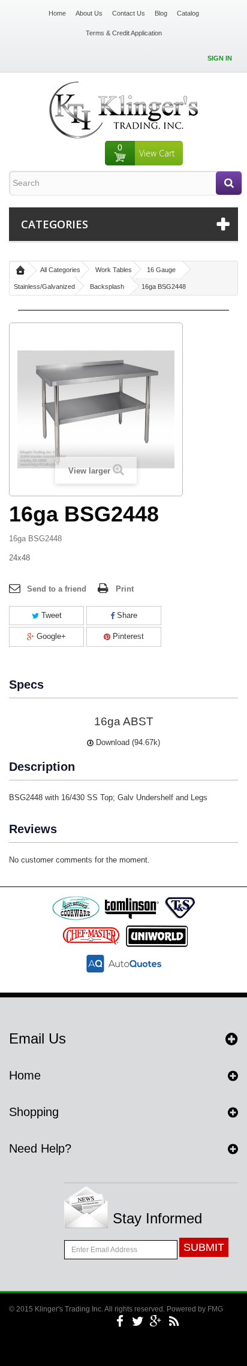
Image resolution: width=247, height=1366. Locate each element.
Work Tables (113, 269)
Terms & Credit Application (124, 33)
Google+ (50, 636)
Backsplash (107, 286)
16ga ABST (123, 721)
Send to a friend (56, 588)
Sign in (219, 58)
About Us (89, 13)
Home (57, 13)
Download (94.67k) (127, 742)
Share (126, 615)
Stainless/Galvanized (44, 286)
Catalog (188, 13)
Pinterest (127, 636)
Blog (161, 13)
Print (125, 588)
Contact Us (128, 13)
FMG (215, 1309)
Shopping (34, 1111)
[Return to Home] (20, 270)
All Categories (60, 269)
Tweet (50, 615)
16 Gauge (161, 269)
